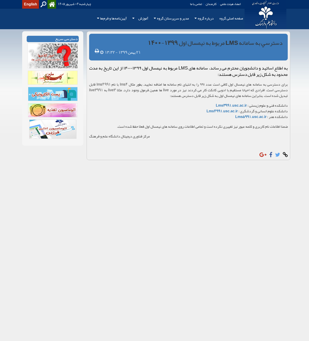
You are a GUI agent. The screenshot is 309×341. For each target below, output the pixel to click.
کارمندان (211, 4)
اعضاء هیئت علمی (230, 4)
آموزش (143, 18)
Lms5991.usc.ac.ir (250, 116)
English (30, 4)
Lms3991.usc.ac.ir (231, 105)
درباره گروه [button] (206, 18)
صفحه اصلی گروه (231, 18)
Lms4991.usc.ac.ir (222, 111)
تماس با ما (196, 4)
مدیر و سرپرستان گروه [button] (173, 18)
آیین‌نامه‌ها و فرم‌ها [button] (113, 18)
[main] (154, 95)
